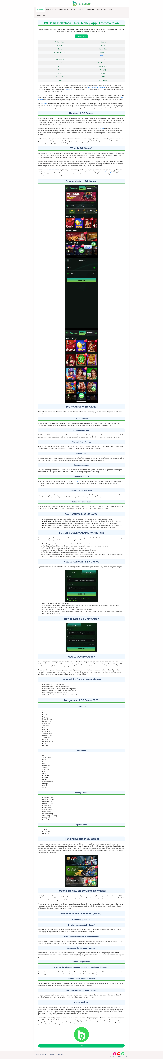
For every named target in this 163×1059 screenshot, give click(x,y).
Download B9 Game (81, 1046)
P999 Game (69, 89)
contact (78, 481)
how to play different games (96, 87)
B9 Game (44, 104)
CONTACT (119, 1056)
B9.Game (103, 56)
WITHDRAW (90, 9)
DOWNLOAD (50, 9)
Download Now (81, 36)
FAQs (110, 9)
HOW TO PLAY (63, 9)
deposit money (106, 172)
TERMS (125, 1056)
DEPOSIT (81, 9)
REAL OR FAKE (101, 9)
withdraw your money (51, 170)
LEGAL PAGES (41, 15)
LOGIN (73, 9)
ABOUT (112, 1056)
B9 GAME (40, 9)
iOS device (100, 129)
